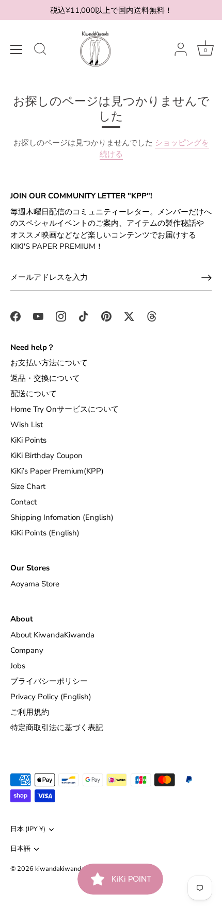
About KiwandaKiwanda (52, 635)
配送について (33, 394)
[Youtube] (38, 316)
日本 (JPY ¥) (27, 829)
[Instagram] (61, 316)
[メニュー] (16, 49)
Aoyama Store (34, 584)
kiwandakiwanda (60, 868)
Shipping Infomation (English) (62, 517)
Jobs (17, 666)
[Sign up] (206, 278)
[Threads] (152, 316)
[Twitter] (129, 316)
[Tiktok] (83, 316)
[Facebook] (15, 316)
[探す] (40, 50)
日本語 (20, 849)
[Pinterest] (106, 316)
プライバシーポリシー (49, 681)
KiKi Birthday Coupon (46, 455)
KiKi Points (28, 440)
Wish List (26, 424)
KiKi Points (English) (45, 533)
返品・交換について (45, 378)
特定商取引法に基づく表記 (56, 727)
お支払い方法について (49, 363)
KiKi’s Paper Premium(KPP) (57, 471)
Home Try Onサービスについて (64, 409)
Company (26, 650)
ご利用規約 (29, 712)
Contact (23, 502)
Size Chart (27, 486)
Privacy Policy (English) (50, 697)
